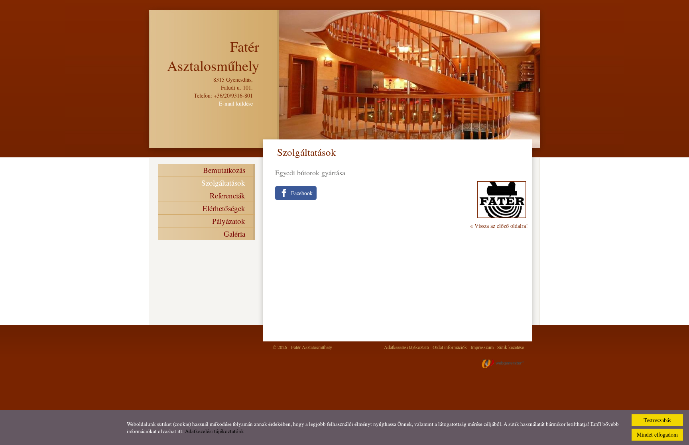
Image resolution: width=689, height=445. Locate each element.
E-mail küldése (236, 103)
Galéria (234, 234)
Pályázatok (228, 221)
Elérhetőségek (224, 208)
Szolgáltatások (223, 183)
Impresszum (482, 347)
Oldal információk (450, 347)
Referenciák (227, 195)
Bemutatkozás (224, 170)
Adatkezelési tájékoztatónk (214, 431)
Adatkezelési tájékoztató (406, 347)
